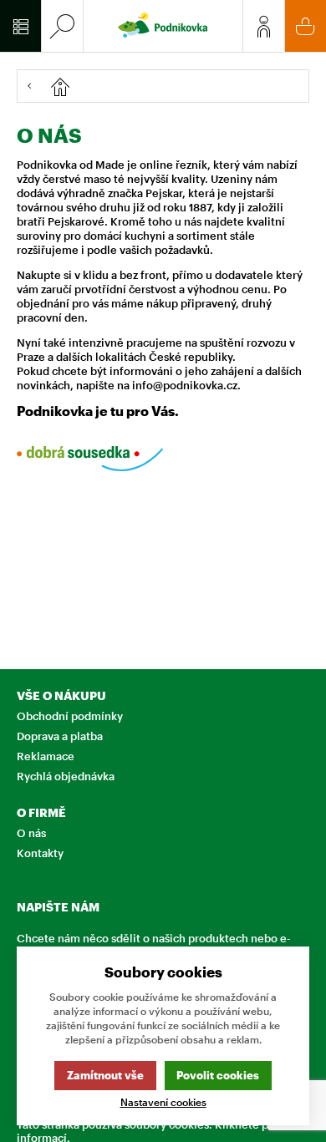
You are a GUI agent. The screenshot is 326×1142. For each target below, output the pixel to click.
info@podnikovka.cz (184, 385)
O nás (31, 833)
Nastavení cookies (163, 1102)
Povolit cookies (217, 1075)
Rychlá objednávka (66, 776)
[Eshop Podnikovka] (162, 26)
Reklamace (45, 756)
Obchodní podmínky (70, 716)
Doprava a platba (60, 736)
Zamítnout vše (105, 1075)
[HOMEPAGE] (174, 86)
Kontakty (40, 853)
